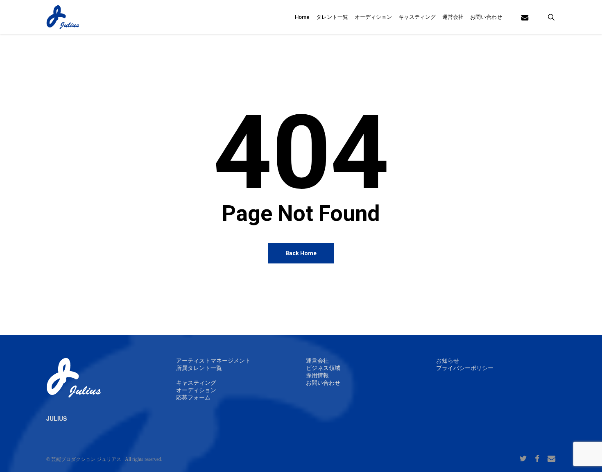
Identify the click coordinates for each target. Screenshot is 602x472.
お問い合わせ (323, 383)
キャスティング (196, 383)
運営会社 (317, 361)
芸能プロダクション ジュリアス (86, 459)
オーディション (196, 390)
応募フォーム (193, 398)
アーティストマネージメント (213, 361)
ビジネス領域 (323, 368)
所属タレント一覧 (199, 368)
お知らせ (447, 361)
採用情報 (317, 375)
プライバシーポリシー (464, 368)
